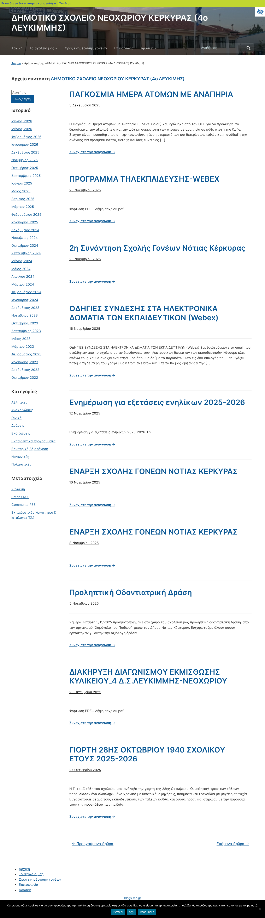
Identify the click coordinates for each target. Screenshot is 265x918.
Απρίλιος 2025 (22, 199)
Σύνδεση (65, 3)
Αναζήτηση (248, 48)
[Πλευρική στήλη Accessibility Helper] (260, 12)
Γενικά (16, 418)
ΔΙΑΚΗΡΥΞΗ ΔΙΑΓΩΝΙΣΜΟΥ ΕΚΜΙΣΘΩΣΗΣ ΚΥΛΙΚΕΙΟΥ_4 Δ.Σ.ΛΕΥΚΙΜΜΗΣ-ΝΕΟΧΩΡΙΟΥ (148, 676)
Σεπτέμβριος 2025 (26, 176)
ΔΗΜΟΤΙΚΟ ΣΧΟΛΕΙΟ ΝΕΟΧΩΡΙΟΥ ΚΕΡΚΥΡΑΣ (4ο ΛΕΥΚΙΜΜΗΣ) (109, 23)
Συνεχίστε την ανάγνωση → (92, 152)
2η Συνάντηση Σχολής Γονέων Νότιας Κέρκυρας (157, 247)
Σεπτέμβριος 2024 (26, 253)
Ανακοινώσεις (22, 410)
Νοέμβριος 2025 (24, 160)
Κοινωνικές (20, 457)
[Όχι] (260, 909)
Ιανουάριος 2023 (24, 362)
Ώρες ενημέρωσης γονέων (86, 48)
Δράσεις (147, 48)
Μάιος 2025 (20, 191)
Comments (23, 504)
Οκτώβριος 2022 (24, 377)
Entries (20, 497)
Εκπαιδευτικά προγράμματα (33, 441)
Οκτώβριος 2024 (24, 245)
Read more (147, 911)
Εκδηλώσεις (20, 433)
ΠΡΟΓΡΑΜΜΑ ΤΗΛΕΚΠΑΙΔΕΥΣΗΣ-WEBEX (144, 178)
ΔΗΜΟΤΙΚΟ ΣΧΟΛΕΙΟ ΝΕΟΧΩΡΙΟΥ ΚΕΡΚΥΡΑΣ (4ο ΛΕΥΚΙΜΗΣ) (118, 78)
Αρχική (16, 48)
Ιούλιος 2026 (21, 121)
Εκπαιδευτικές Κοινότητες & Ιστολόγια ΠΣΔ (33, 515)
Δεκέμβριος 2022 (25, 370)
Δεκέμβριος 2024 (25, 230)
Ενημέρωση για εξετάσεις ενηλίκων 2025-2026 (157, 402)
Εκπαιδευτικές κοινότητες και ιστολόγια (28, 3)
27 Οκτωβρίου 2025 (85, 770)
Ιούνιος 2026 (21, 129)
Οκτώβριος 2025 (24, 168)
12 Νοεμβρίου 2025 (84, 413)
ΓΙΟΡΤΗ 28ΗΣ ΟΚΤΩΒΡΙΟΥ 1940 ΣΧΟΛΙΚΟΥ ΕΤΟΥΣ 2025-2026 (147, 754)
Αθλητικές (19, 402)
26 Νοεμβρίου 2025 (85, 190)
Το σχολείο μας (42, 48)
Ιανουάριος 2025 (24, 222)
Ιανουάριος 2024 (24, 300)
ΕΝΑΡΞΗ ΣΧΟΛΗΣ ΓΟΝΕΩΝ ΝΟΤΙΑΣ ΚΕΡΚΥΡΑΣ (153, 471)
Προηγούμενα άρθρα (92, 844)
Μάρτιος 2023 (22, 346)
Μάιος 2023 (20, 339)
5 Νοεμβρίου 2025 (84, 603)
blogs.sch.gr (132, 898)
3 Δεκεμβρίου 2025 (84, 105)
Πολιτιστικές (21, 464)
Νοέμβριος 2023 (24, 315)
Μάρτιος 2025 (22, 207)
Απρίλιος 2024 (22, 276)
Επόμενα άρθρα (233, 844)
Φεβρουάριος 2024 (26, 292)
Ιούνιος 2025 (21, 183)
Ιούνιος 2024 (21, 261)
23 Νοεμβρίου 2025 (85, 259)
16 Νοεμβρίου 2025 (84, 328)
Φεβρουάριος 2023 (26, 354)
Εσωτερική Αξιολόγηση (29, 449)
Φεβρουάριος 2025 (26, 214)
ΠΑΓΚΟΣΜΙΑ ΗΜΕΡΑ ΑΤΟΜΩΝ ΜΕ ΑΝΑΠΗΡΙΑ (151, 94)
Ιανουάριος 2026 (24, 144)
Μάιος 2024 (20, 269)
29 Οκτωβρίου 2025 (85, 692)
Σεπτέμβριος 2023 (26, 331)
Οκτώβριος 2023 (24, 323)
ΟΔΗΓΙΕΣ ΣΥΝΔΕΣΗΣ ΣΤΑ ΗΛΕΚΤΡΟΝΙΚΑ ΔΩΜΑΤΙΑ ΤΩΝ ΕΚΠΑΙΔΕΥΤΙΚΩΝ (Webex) (143, 313)
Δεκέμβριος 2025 (25, 152)
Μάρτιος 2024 (22, 284)
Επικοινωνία (124, 48)
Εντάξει (118, 911)
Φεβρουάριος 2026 (26, 137)
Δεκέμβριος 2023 (25, 308)
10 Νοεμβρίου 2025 (84, 482)
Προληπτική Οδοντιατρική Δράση (130, 592)
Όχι (131, 911)
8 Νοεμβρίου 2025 (84, 543)
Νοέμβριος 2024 (24, 238)
